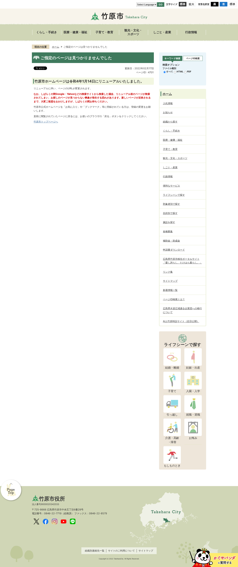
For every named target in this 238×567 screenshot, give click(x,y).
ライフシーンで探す (174, 194)
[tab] (172, 58)
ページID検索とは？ (174, 299)
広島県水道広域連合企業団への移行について (182, 310)
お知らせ (168, 112)
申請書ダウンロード (174, 249)
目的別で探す (170, 213)
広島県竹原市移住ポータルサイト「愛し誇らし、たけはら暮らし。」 (182, 260)
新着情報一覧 (170, 290)
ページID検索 (193, 58)
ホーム (55, 46)
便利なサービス (171, 185)
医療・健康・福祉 (75, 32)
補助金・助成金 (171, 240)
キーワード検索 (172, 58)
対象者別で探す (171, 203)
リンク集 (168, 271)
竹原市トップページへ (46, 121)
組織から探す (170, 121)
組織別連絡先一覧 (94, 550)
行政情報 (191, 32)
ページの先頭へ (11, 490)
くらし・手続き (46, 32)
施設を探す (169, 222)
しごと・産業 (162, 32)
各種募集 (168, 231)
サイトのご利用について (121, 550)
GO (161, 4)
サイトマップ (170, 280)
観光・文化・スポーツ (133, 32)
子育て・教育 (104, 32)
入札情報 (168, 103)
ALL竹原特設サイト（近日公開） (181, 321)
